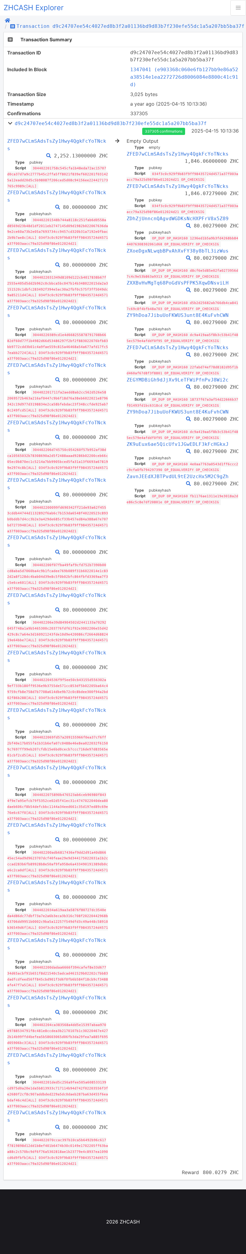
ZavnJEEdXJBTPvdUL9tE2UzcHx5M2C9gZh (178, 476)
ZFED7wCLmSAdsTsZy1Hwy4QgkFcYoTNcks (178, 154)
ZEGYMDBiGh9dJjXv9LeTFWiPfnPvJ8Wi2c (178, 380)
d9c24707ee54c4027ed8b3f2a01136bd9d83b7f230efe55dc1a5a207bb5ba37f (111, 123)
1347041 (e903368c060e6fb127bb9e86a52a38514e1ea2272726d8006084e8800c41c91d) (184, 77)
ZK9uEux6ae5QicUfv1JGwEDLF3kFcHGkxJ (178, 444)
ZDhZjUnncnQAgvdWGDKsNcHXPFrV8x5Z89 (178, 218)
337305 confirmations (163, 131)
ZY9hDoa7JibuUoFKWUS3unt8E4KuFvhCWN (178, 315)
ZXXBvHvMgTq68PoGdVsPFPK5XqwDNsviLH (178, 283)
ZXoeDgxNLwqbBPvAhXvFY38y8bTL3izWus (178, 251)
